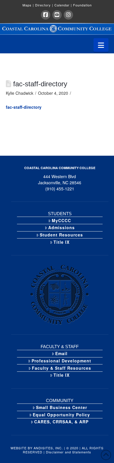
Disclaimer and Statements (68, 452)
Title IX (61, 242)
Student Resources (61, 235)
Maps (28, 5)
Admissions (61, 227)
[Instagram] (68, 15)
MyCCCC (61, 220)
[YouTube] (57, 15)
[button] (101, 45)
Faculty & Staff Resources (61, 368)
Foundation (82, 5)
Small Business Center (61, 407)
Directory (44, 5)
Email (61, 353)
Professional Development (61, 361)
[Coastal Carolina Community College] (57, 28)
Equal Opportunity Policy (61, 415)
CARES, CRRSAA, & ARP (61, 422)
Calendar (63, 5)
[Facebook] (45, 15)
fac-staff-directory (24, 107)
